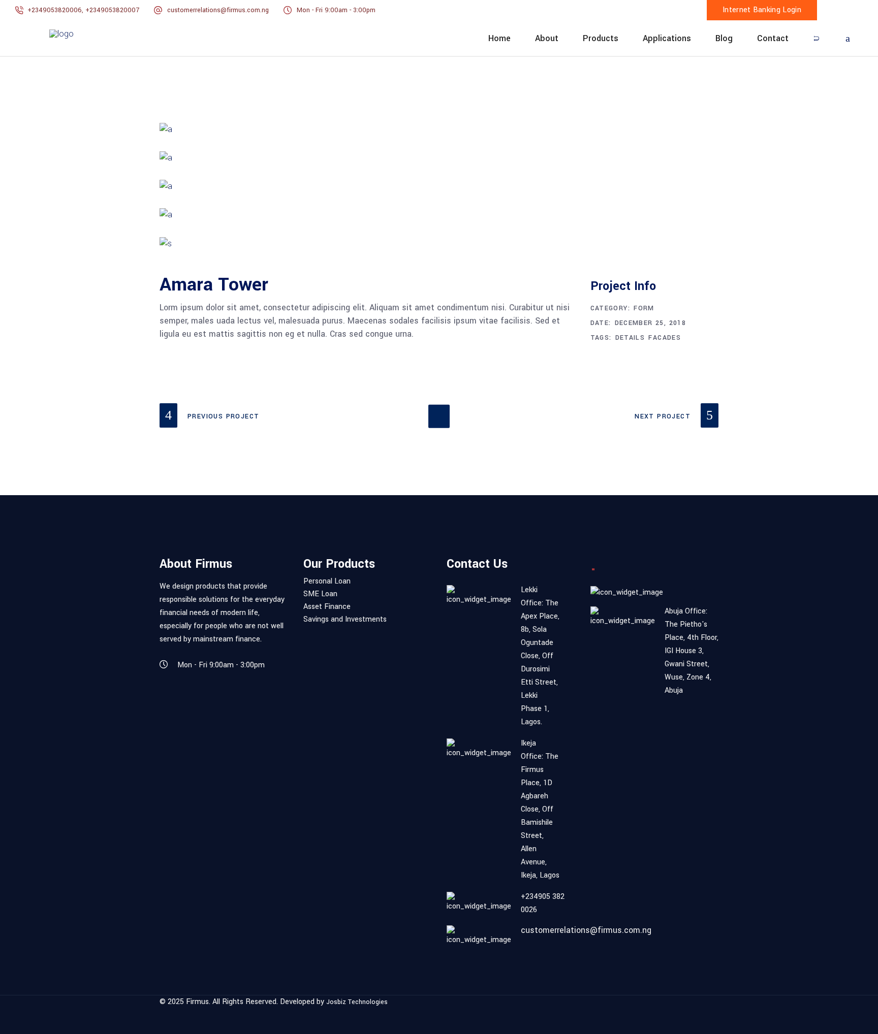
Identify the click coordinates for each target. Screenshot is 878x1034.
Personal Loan (327, 581)
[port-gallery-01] (439, 129)
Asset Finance (327, 607)
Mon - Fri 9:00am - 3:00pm (336, 10)
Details (630, 337)
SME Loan (320, 594)
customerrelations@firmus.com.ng (218, 10)
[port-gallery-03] (439, 186)
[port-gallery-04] (439, 214)
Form (644, 308)
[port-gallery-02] (439, 158)
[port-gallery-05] (439, 243)
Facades (664, 337)
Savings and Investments (345, 620)
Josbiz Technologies (357, 1002)
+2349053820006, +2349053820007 (84, 10)
